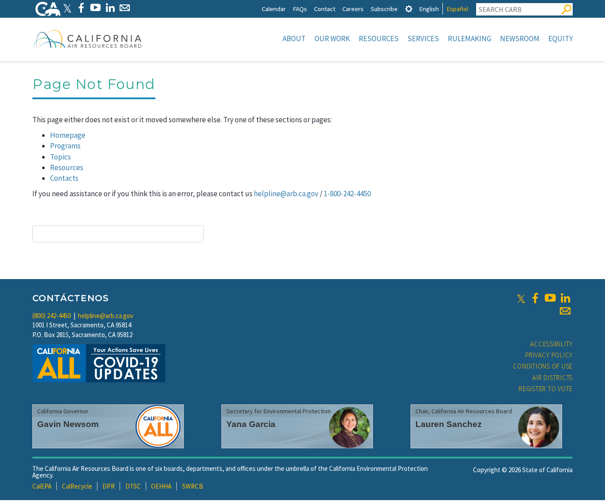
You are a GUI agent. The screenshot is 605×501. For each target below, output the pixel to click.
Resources (379, 38)
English (429, 8)
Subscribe (384, 8)
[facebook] (535, 298)
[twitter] (521, 298)
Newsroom (519, 38)
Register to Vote (546, 388)
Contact (324, 8)
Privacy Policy (549, 355)
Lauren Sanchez (448, 424)
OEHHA (161, 486)
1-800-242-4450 (347, 193)
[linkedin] (565, 298)
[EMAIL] (124, 8)
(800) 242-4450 (51, 315)
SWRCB (192, 486)
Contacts (64, 178)
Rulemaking (469, 38)
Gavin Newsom (68, 424)
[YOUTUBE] (95, 8)
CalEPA (41, 486)
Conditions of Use (543, 366)
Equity (560, 38)
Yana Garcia (250, 424)
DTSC (133, 486)
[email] (565, 311)
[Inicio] (87, 38)
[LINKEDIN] (110, 8)
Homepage (67, 135)
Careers (353, 8)
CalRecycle (77, 486)
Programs (65, 146)
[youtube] (550, 298)
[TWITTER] (67, 8)
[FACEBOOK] (80, 8)
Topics (60, 157)
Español (457, 8)
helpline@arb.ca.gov (286, 193)
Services (423, 38)
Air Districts (552, 377)
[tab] (409, 9)
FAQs (300, 8)
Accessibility (551, 344)
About (294, 38)
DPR (108, 486)
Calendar (274, 8)
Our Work (332, 38)
